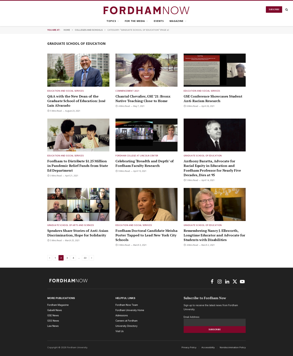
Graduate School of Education (203, 155)
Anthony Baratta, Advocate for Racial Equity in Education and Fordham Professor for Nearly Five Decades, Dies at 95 (212, 168)
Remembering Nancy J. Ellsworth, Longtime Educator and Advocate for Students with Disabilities (214, 235)
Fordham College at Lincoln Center (136, 155)
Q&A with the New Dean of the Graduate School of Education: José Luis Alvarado (76, 101)
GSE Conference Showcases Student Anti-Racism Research (213, 98)
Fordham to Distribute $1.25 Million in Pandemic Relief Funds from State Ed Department (77, 165)
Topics (111, 21)
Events (159, 21)
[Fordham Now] (146, 9)
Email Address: (192, 316)
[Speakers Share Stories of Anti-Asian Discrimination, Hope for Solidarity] (78, 204)
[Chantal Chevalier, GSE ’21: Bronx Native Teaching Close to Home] (146, 70)
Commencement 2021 (127, 90)
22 (85, 257)
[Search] (286, 9)
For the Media (135, 21)
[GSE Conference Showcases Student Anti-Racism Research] (215, 70)
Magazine (176, 21)
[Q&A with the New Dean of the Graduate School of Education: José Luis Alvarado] (78, 70)
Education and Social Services (65, 90)
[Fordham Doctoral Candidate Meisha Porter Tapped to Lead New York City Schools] (146, 204)
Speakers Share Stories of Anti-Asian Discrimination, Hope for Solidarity (77, 232)
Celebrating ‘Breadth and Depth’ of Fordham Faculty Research (144, 163)
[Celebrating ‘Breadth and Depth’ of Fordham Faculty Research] (146, 135)
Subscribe (274, 9)
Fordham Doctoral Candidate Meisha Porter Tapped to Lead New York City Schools (146, 235)
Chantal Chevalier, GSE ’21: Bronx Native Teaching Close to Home (142, 98)
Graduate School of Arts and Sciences (70, 225)
